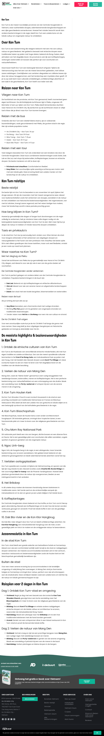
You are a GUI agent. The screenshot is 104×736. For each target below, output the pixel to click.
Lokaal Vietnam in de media (9, 666)
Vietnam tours (70, 708)
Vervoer (47, 706)
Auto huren (69, 719)
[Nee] (102, 733)
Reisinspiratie (49, 710)
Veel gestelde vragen (91, 705)
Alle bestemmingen (50, 718)
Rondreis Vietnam (51, 699)
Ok (97, 732)
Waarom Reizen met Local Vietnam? (91, 715)
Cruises (68, 712)
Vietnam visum (50, 714)
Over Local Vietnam (89, 700)
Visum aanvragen (72, 715)
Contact (88, 710)
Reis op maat (70, 699)
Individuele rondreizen (69, 703)
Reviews (88, 720)
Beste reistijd (49, 703)
